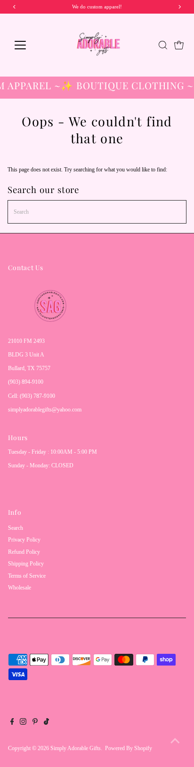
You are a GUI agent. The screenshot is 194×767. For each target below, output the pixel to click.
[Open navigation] (29, 45)
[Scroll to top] (175, 741)
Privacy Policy (24, 539)
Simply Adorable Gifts (75, 748)
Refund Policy (24, 552)
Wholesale (19, 587)
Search (15, 528)
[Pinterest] (35, 723)
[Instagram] (23, 723)
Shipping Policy (26, 563)
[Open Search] (163, 45)
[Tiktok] (46, 723)
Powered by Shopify (128, 748)
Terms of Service (27, 576)
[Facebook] (12, 723)
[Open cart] (179, 45)
